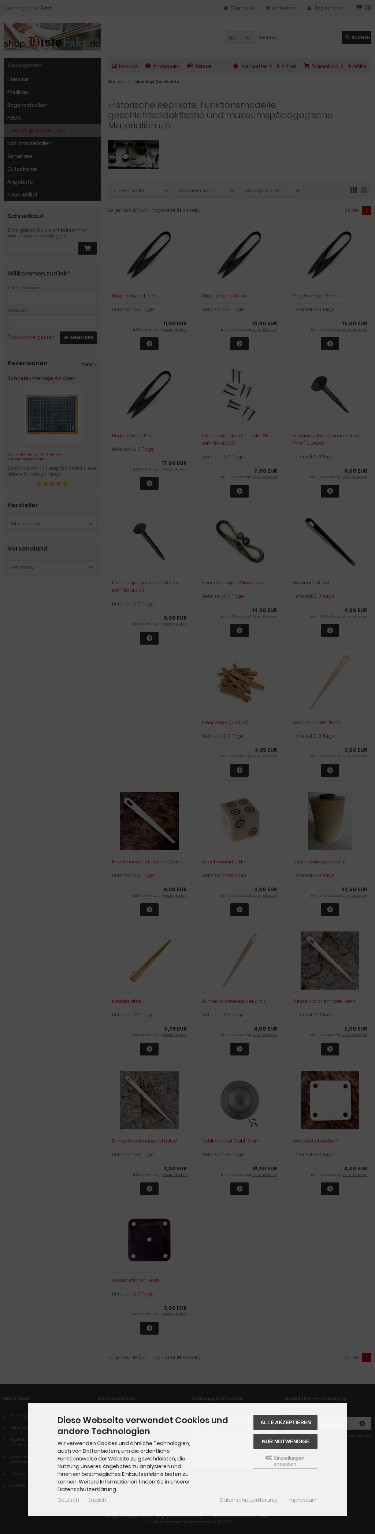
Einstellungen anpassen (288, 1461)
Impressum (302, 1500)
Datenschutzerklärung (248, 1500)
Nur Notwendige (285, 1441)
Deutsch (68, 1500)
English (97, 1500)
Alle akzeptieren (285, 1422)
